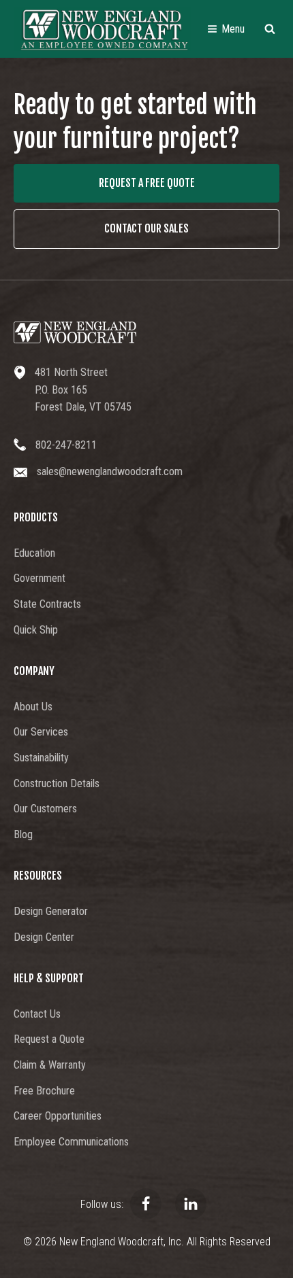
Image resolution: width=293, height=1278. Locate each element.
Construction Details (56, 783)
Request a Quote (49, 1039)
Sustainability (41, 757)
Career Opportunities (58, 1115)
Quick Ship (36, 629)
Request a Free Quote (147, 183)
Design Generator (51, 911)
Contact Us (37, 1013)
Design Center (44, 937)
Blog (23, 834)
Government (39, 578)
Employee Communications (71, 1141)
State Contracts (47, 604)
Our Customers (45, 808)
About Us (33, 706)
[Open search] (269, 28)
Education (34, 553)
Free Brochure (44, 1090)
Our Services (41, 731)
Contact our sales (146, 228)
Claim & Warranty (50, 1064)
